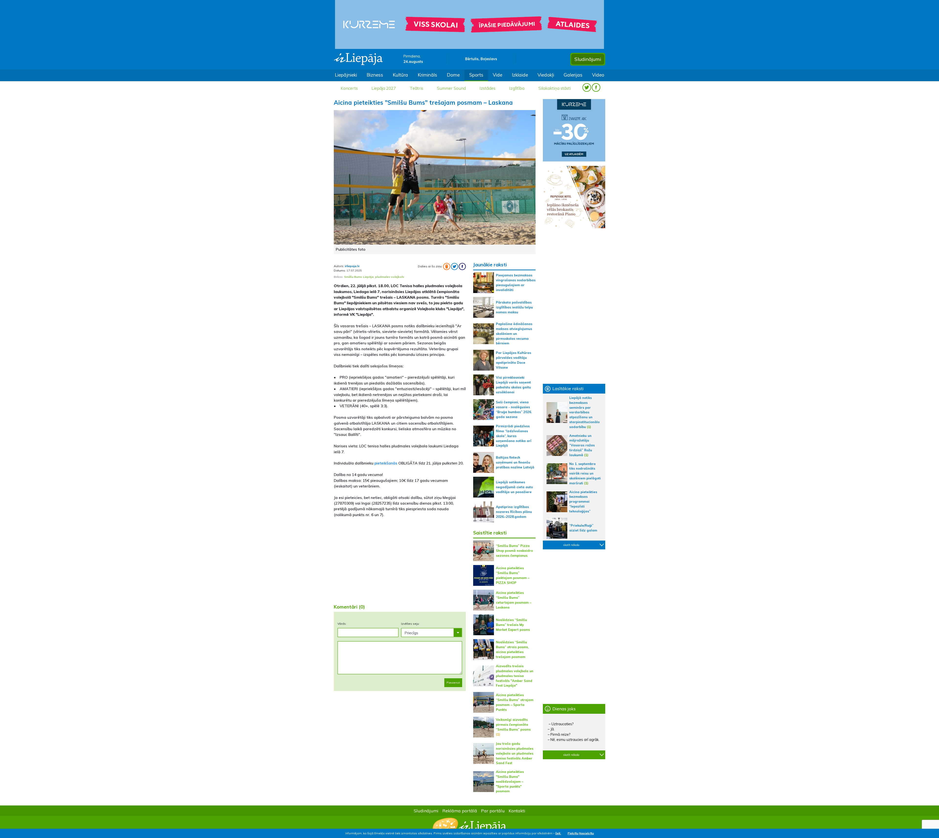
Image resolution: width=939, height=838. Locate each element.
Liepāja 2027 (383, 88)
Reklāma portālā (459, 810)
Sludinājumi (587, 59)
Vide (497, 75)
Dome (453, 75)
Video (598, 75)
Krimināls (427, 75)
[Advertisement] (400, 561)
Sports (476, 75)
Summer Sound (451, 88)
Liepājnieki (346, 75)
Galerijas (573, 75)
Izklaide (520, 75)
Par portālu (493, 810)
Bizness (375, 75)
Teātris (416, 88)
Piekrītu (573, 833)
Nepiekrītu (586, 833)
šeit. (558, 833)
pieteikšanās (386, 463)
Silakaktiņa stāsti (554, 88)
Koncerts (349, 88)
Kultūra (400, 75)
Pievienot (453, 682)
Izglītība (517, 88)
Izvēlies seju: (410, 623)
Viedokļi (545, 75)
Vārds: (342, 623)
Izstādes (487, 88)
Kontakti (517, 810)
